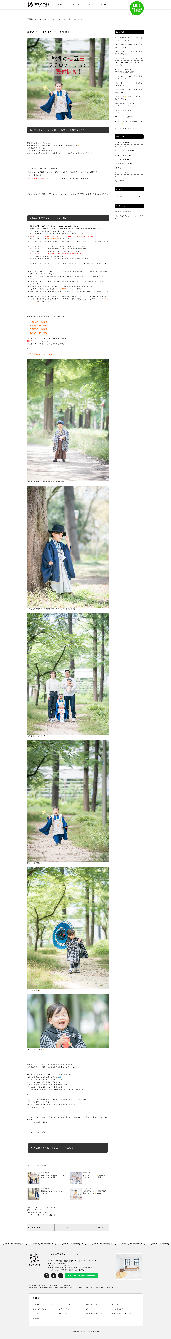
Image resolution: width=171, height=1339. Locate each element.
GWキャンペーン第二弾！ (124, 117)
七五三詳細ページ (53, 238)
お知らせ (118, 168)
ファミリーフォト (121, 146)
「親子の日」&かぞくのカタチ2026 (128, 58)
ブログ (35, 1313)
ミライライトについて (67, 1304)
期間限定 (52, 1215)
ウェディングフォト (122, 163)
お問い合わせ (64, 1309)
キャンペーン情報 (121, 172)
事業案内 (36, 1318)
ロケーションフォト (122, 151)
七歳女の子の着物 (39, 333)
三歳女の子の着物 (39, 322)
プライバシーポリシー (94, 1313)
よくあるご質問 (117, 1309)
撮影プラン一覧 (91, 1304)
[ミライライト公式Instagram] (46, 1275)
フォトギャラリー (118, 1304)
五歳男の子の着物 (39, 329)
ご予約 (88, 1309)
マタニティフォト (121, 155)
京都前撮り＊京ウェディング (125, 212)
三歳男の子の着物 (39, 325)
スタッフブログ (120, 181)
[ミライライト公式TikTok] (53, 1275)
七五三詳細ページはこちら (40, 354)
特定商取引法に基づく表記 (122, 1313)
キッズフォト (120, 142)
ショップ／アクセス (40, 1309)
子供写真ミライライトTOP (43, 1304)
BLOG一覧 (68, 1227)
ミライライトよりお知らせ (125, 128)
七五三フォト (42, 1215)
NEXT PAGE (100, 1227)
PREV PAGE (35, 1227)
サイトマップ (64, 1313)
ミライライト (83, 1331)
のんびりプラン (62, 289)
